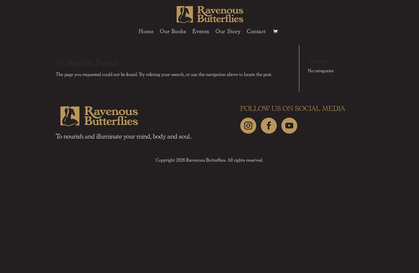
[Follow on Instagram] (248, 126)
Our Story (228, 32)
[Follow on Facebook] (269, 126)
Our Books (173, 32)
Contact (256, 32)
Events (200, 32)
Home (146, 32)
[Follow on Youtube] (289, 126)
